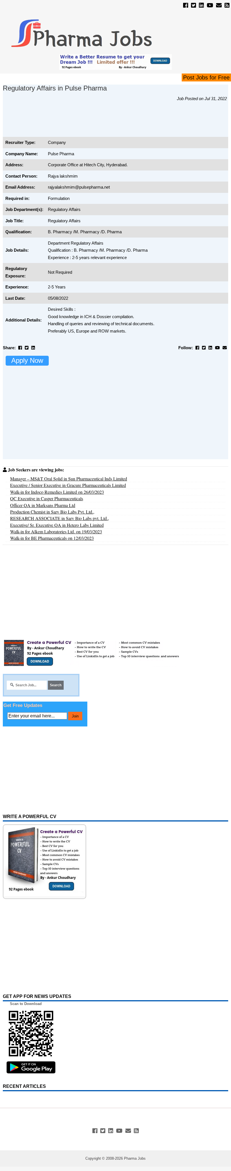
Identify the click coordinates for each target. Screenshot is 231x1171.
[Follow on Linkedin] (201, 5)
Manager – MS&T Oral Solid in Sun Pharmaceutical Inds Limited (68, 479)
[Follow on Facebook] (186, 5)
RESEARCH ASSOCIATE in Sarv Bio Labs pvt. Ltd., (59, 518)
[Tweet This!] (26, 347)
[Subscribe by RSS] (227, 5)
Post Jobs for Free (206, 77)
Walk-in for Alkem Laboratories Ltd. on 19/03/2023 (56, 531)
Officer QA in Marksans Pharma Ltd (42, 505)
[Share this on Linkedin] (33, 347)
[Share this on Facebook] (20, 347)
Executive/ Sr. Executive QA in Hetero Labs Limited (57, 525)
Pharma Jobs (135, 1158)
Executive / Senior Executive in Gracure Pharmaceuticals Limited (68, 485)
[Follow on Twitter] (193, 5)
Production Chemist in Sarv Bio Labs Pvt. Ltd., (52, 512)
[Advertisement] (105, 122)
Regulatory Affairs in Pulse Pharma (55, 88)
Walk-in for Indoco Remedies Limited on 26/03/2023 (57, 492)
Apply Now (27, 360)
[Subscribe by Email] (219, 5)
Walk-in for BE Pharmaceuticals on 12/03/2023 (52, 538)
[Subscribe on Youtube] (210, 5)
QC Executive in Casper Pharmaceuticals (46, 498)
